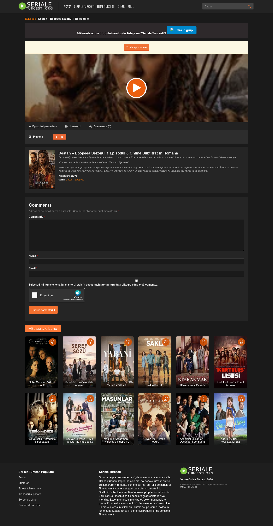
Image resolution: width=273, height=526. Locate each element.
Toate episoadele (136, 47)
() (102, 126)
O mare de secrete (30, 505)
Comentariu (37, 216)
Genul (121, 6)
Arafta (22, 477)
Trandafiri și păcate (30, 494)
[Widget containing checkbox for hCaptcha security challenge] (57, 295)
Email (33, 268)
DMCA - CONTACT (188, 486)
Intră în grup (184, 30)
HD (61, 136)
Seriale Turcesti (84, 6)
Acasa (67, 6)
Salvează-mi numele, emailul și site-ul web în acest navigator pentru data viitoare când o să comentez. (93, 284)
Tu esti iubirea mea (30, 488)
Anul (131, 6)
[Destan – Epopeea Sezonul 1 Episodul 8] (136, 88)
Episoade (30, 18)
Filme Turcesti (106, 6)
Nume (33, 256)
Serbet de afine (28, 499)
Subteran (24, 483)
